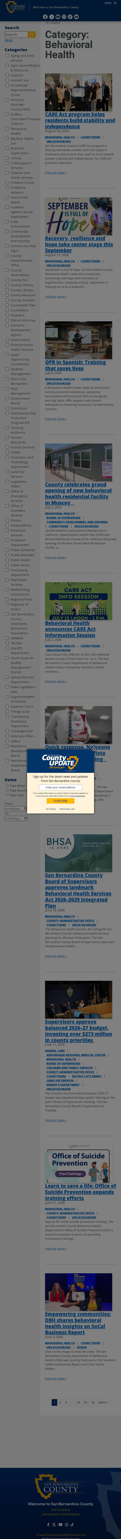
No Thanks (51, 809)
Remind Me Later (67, 809)
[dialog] (60, 781)
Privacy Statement (77, 796)
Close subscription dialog (93, 749)
